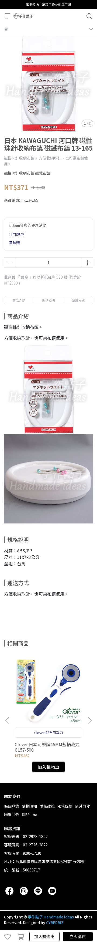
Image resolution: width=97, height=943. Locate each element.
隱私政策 (47, 806)
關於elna (29, 814)
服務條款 (64, 806)
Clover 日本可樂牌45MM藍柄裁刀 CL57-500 (47, 747)
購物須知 (29, 806)
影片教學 (82, 806)
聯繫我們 (11, 814)
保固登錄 (11, 806)
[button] (89, 720)
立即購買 (78, 936)
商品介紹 (18, 300)
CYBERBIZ (55, 922)
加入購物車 (44, 936)
